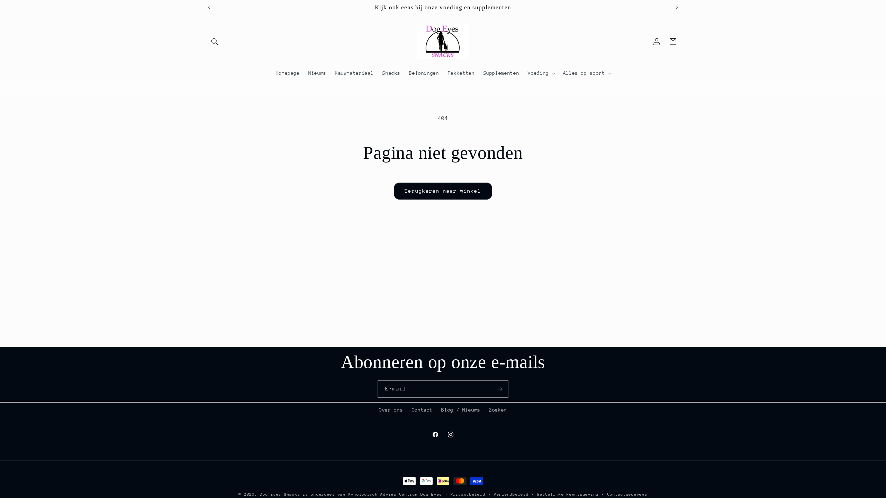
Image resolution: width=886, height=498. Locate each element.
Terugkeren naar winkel (443, 191)
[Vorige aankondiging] (209, 7)
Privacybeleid (468, 494)
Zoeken (498, 410)
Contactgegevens (627, 494)
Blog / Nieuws (460, 410)
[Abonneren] (500, 388)
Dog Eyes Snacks (280, 494)
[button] (215, 41)
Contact (422, 410)
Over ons (391, 410)
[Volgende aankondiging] (677, 7)
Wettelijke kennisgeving (568, 494)
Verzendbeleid (511, 494)
